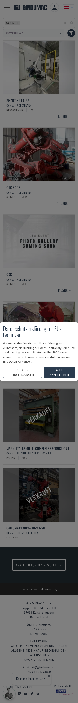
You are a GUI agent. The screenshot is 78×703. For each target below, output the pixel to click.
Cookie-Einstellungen (22, 372)
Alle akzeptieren (59, 372)
